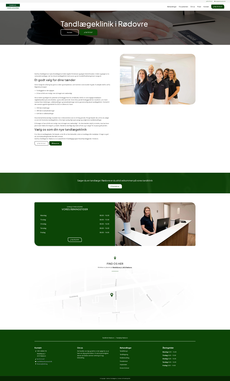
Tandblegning (124, 354)
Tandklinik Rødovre (108, 338)
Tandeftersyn (124, 351)
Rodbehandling (124, 358)
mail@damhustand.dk (220, 1)
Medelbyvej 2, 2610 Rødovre (122, 267)
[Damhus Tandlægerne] (13, 7)
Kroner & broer (124, 368)
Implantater (123, 364)
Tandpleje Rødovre (122, 338)
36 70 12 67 (209, 1)
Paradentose (124, 361)
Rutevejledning (42, 364)
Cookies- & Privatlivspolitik (124, 378)
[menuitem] (209, 1)
